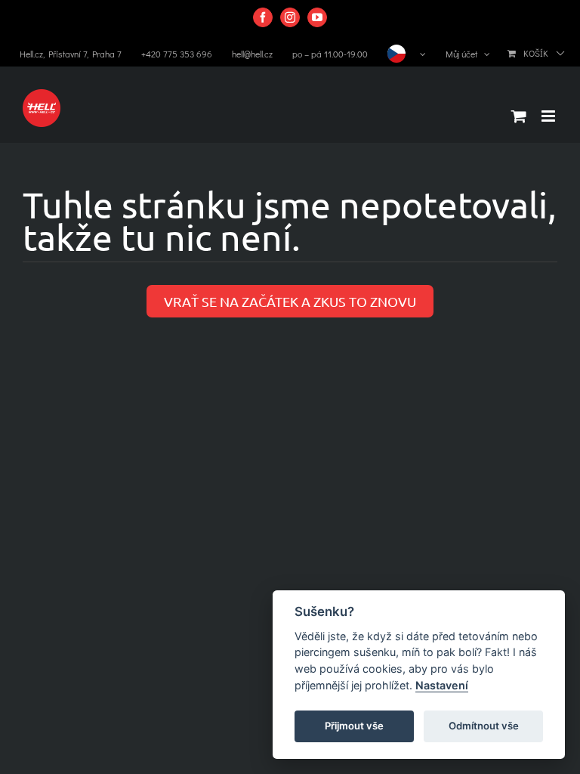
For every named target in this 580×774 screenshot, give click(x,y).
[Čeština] (407, 54)
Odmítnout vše (484, 726)
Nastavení (441, 685)
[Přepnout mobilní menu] (549, 116)
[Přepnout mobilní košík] (518, 116)
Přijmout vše (354, 726)
